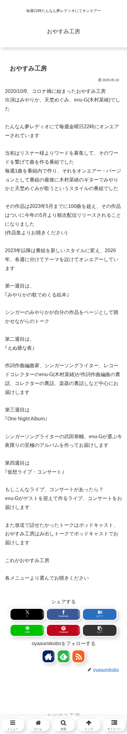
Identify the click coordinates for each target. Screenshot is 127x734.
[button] (99, 630)
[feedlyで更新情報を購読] (64, 656)
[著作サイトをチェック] (48, 656)
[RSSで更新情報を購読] (78, 656)
